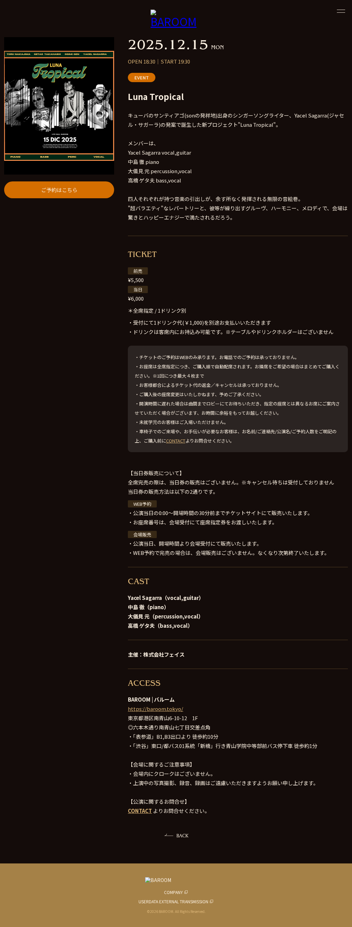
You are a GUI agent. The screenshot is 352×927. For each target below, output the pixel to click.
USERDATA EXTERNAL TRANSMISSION (173, 901)
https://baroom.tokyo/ (155, 708)
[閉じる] (341, 11)
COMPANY (173, 892)
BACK (182, 835)
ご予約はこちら (59, 189)
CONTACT (175, 440)
